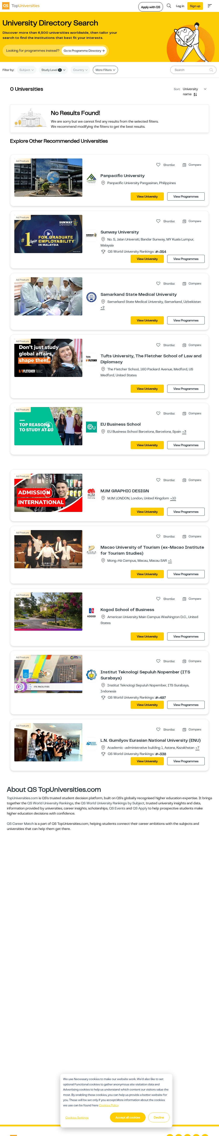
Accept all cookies (127, 1117)
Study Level (51, 70)
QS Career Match (20, 824)
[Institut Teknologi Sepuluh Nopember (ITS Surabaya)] (91, 675)
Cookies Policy (109, 1105)
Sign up (195, 6)
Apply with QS (150, 7)
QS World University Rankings (50, 803)
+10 (173, 498)
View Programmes (185, 196)
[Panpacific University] (91, 178)
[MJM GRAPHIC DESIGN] (91, 493)
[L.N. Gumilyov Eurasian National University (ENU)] (91, 743)
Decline (159, 1117)
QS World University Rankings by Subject (112, 803)
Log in (180, 6)
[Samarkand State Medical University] (91, 297)
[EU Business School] (91, 427)
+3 (184, 431)
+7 (197, 748)
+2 (103, 307)
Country (79, 70)
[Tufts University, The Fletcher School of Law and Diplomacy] (91, 358)
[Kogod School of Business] (91, 612)
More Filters (104, 70)
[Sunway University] (91, 235)
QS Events (117, 808)
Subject (25, 70)
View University (147, 196)
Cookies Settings (77, 1118)
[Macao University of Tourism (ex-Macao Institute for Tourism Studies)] (91, 550)
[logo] (21, 5)
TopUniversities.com (22, 798)
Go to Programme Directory (83, 51)
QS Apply (140, 808)
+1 (170, 560)
